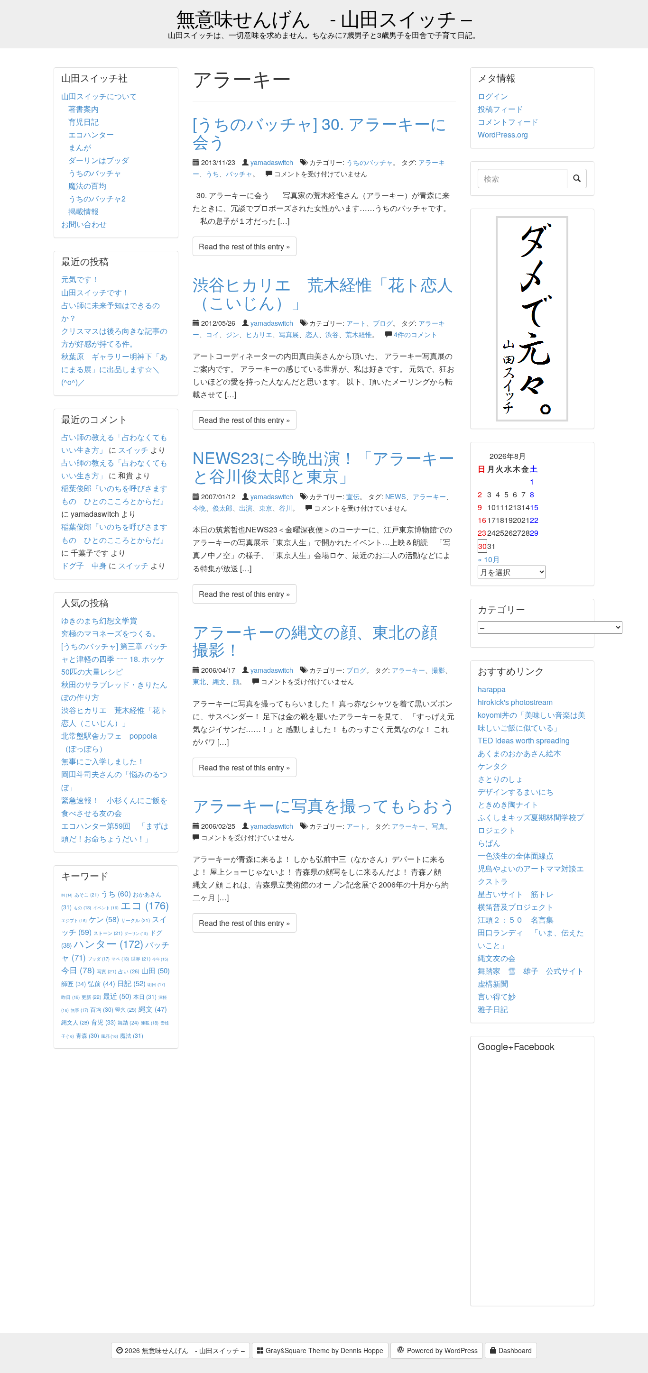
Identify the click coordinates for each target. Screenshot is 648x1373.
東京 (265, 508)
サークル (135, 920)
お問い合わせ (84, 224)
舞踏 (128, 1022)
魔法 (131, 1035)
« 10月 (489, 559)
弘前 (101, 983)
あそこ (86, 894)
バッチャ (239, 173)
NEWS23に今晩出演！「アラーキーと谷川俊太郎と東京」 (323, 466)
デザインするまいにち (516, 791)
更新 (91, 996)
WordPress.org (503, 134)
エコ (144, 904)
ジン (232, 334)
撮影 (438, 670)
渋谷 (332, 334)
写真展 (289, 334)
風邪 (109, 1036)
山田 (155, 970)
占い (128, 971)
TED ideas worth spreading (524, 740)
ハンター (108, 943)
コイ (212, 334)
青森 (87, 1035)
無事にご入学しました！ (103, 761)
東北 (199, 681)
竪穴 (126, 1009)
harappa (492, 689)
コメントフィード (508, 121)
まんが (79, 147)
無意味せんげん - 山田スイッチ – (324, 17)
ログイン (493, 96)
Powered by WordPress (441, 1350)
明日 (156, 984)
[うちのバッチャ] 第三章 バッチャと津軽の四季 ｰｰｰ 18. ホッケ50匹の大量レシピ (114, 659)
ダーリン (136, 933)
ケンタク (493, 765)
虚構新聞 (493, 983)
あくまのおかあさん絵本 (519, 753)
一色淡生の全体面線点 (516, 855)
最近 (117, 996)
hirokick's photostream (515, 701)
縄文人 (75, 1022)
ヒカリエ (259, 334)
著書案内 (83, 108)
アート (356, 323)
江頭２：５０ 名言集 (516, 919)
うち (212, 173)
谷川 (285, 508)
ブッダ (99, 959)
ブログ (383, 323)
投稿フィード (500, 108)
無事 (79, 1010)
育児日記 (83, 121)
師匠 (73, 983)
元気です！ (80, 279)
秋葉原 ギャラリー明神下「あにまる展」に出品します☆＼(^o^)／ (114, 369)
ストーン (107, 932)
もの (82, 907)
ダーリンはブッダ (98, 160)
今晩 (199, 508)
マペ (120, 958)
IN (67, 894)
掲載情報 (83, 211)
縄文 (219, 681)
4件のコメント (415, 334)
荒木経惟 (358, 334)
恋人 (312, 334)
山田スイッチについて (99, 96)
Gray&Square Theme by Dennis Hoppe (323, 1350)
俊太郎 (222, 508)
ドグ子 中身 (84, 565)
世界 (140, 958)
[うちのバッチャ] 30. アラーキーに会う (320, 131)
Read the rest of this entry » (244, 246)
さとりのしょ (500, 778)
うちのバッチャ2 (97, 198)
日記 (131, 983)
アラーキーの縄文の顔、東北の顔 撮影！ (323, 640)
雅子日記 (493, 1009)
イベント (106, 907)
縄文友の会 (497, 957)
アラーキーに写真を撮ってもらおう (324, 804)
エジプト (74, 920)
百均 (101, 1009)
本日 (145, 996)
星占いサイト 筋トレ (516, 893)
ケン (104, 919)
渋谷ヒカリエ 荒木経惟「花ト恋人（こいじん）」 (323, 292)
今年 (160, 958)
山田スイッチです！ (95, 292)
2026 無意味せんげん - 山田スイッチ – (184, 1350)
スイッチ (133, 449)
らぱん (489, 842)
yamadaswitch (271, 162)
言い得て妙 (497, 996)
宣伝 (353, 496)
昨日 (70, 997)
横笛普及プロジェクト (516, 906)
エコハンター (91, 134)
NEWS (395, 496)
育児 (103, 1022)
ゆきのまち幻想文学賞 (99, 620)
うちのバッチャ (369, 162)
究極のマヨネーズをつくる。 (110, 633)
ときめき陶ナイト (508, 804)
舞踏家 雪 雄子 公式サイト (531, 970)
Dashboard (514, 1350)
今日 (78, 970)
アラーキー (429, 496)
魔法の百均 (87, 185)
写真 (438, 826)
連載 (149, 1022)
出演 (245, 508)
